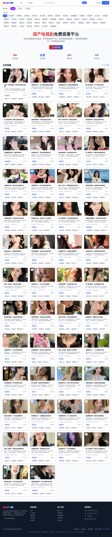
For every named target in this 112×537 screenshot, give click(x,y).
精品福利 (11, 16)
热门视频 (32, 513)
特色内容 (57, 16)
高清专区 (84, 19)
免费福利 (82, 16)
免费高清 (50, 16)
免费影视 (19, 16)
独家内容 (92, 19)
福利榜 (88, 22)
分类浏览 (30, 3)
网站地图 (90, 529)
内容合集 (37, 22)
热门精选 (44, 26)
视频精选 (69, 19)
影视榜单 (14, 22)
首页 (21, 3)
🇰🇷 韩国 (27, 8)
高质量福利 (60, 515)
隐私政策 (76, 529)
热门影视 (59, 518)
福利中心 (73, 22)
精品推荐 (89, 16)
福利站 (58, 22)
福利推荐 (44, 19)
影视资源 (29, 19)
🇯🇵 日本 (20, 8)
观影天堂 (76, 19)
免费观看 (6, 19)
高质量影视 (74, 16)
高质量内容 (53, 26)
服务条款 (83, 529)
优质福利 (105, 16)
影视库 (44, 22)
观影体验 (14, 26)
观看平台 (51, 22)
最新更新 (32, 515)
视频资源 (80, 22)
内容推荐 (102, 22)
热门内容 (14, 19)
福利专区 (26, 16)
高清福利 (21, 19)
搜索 (84, 2)
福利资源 (29, 26)
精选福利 (21, 22)
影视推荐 (6, 22)
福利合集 (65, 16)
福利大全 (99, 19)
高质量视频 (53, 19)
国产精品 (34, 16)
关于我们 (32, 520)
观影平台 (37, 26)
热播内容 (65, 22)
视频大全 (6, 26)
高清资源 (29, 22)
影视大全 (61, 19)
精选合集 (37, 19)
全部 (13, 8)
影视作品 (95, 22)
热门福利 (42, 16)
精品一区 (59, 510)
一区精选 (21, 26)
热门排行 (97, 16)
